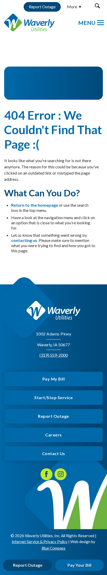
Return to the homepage (34, 205)
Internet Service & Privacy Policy (40, 541)
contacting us (24, 240)
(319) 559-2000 (53, 355)
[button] (97, 6)
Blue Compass (53, 548)
